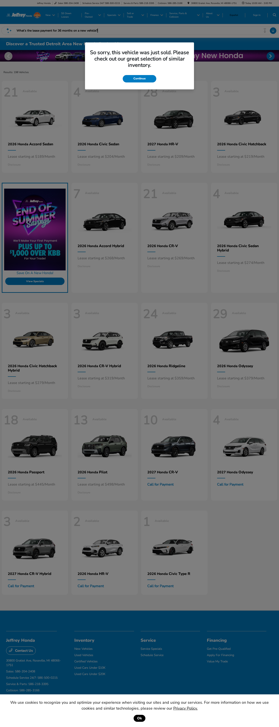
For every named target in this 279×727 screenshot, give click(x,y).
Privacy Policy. (185, 708)
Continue (139, 78)
